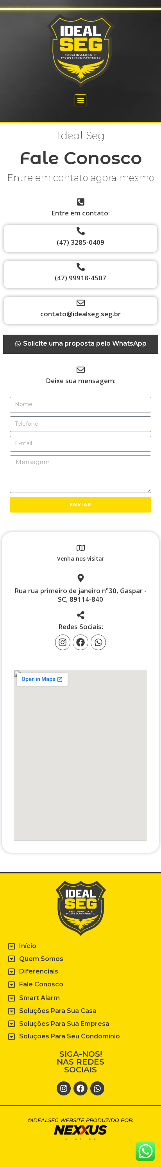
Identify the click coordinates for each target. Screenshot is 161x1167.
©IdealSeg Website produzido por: (80, 1120)
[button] (81, 100)
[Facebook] (80, 642)
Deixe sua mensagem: (81, 380)
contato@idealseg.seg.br (80, 313)
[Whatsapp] (98, 642)
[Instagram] (63, 642)
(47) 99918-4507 (80, 277)
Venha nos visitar (80, 558)
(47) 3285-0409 (80, 242)
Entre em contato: (80, 212)
